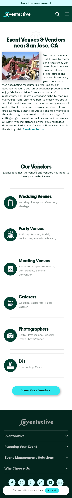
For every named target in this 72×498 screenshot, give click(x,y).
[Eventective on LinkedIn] (60, 482)
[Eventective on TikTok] (40, 482)
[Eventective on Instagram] (21, 482)
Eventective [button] (14, 436)
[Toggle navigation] (66, 13)
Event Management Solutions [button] (29, 457)
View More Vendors (36, 390)
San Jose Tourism (34, 129)
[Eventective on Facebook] (12, 482)
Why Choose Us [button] (17, 468)
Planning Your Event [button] (20, 446)
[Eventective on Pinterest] (31, 482)
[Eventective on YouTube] (50, 482)
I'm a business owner (35, 3)
